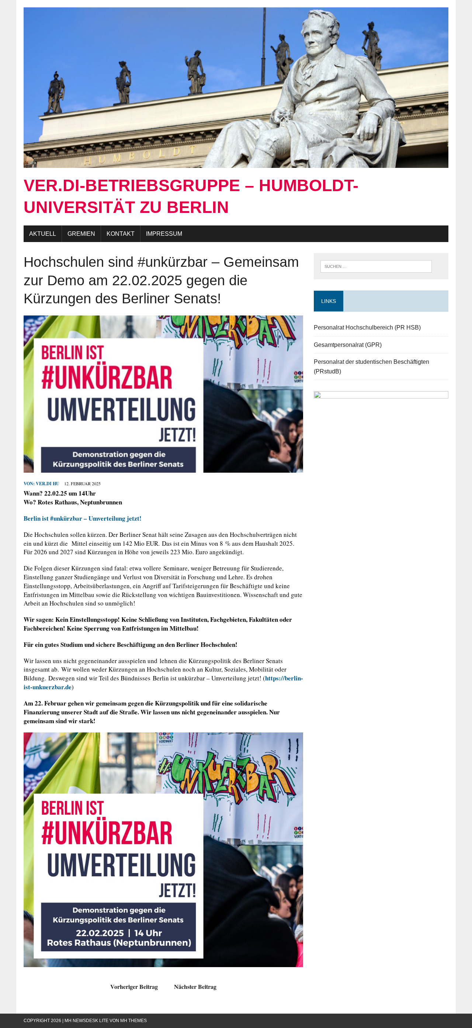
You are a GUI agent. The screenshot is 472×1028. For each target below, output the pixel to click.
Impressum (164, 234)
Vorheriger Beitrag (134, 986)
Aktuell (42, 234)
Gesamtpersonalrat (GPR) (348, 345)
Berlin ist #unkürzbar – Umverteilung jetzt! (83, 518)
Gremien (81, 234)
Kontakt (121, 234)
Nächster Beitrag (195, 986)
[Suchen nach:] (376, 265)
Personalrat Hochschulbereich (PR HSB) (367, 327)
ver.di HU (47, 483)
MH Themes (133, 1020)
